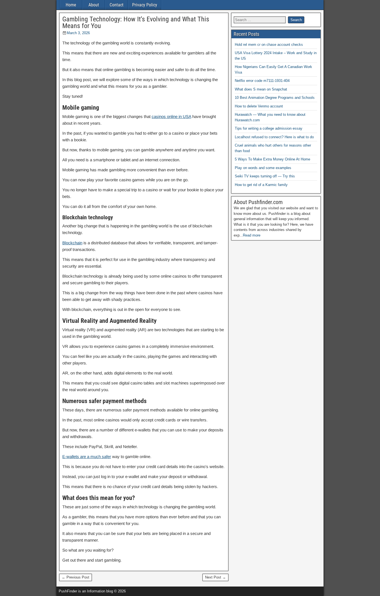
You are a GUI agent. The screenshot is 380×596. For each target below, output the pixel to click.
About (93, 4)
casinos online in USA (171, 116)
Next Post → (215, 577)
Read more (251, 235)
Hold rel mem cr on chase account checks (269, 44)
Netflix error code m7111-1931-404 (262, 81)
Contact (117, 4)
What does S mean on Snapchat (261, 89)
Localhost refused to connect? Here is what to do (274, 137)
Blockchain (72, 242)
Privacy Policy (144, 4)
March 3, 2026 (78, 33)
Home (71, 4)
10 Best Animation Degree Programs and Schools (275, 97)
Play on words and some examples (263, 168)
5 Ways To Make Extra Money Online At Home (272, 159)
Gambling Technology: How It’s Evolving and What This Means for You (135, 22)
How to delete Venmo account (259, 106)
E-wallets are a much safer (86, 456)
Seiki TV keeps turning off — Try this (265, 176)
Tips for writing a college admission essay (268, 128)
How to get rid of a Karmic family (261, 185)
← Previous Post (75, 577)
